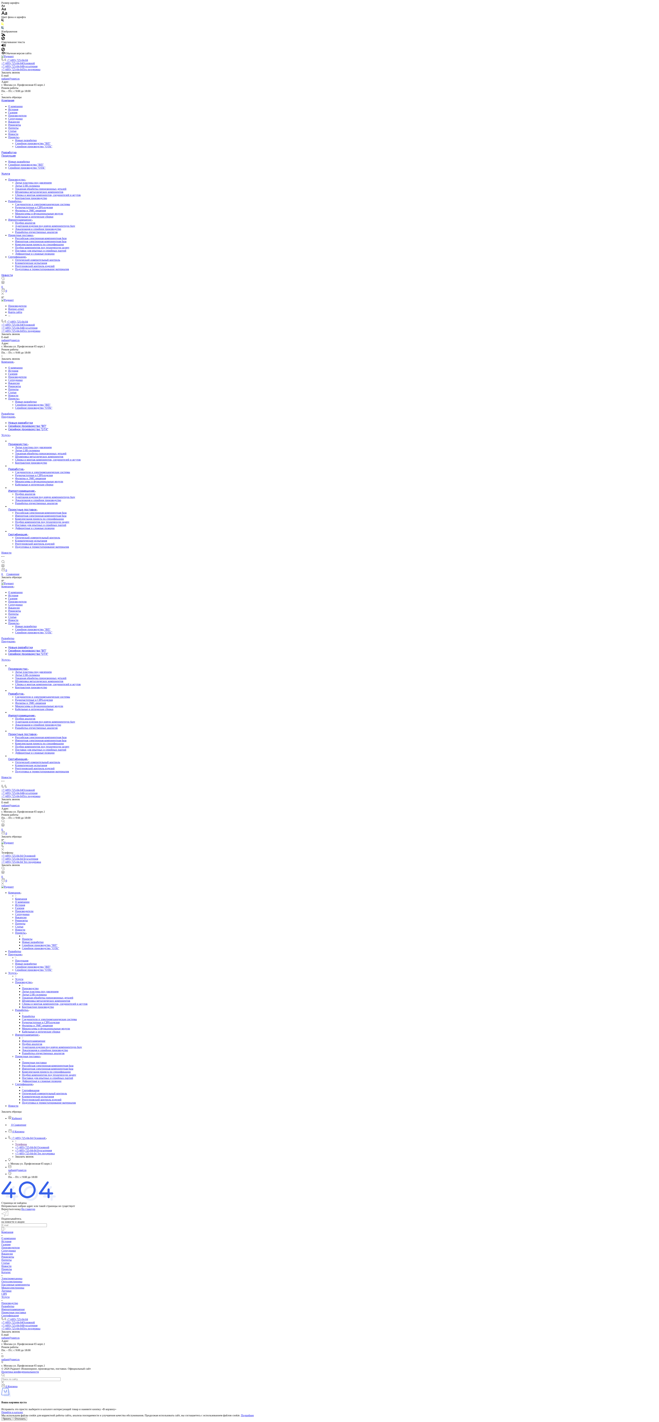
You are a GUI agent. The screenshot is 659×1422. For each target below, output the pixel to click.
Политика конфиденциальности (20, 1371)
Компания (7, 100)
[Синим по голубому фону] (2, 28)
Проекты (13, 137)
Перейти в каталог (12, 1412)
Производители (17, 115)
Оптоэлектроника (11, 1281)
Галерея (12, 112)
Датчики (6, 1290)
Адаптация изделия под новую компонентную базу (45, 225)
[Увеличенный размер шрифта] (4, 14)
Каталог (6, 1272)
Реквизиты (14, 124)
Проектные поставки (21, 235)
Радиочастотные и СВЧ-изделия (34, 207)
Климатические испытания (31, 263)
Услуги (5, 173)
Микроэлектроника (12, 1287)
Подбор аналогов (25, 222)
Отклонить (20, 1419)
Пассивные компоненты (15, 1284)
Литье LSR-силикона (27, 185)
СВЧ (4, 1293)
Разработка (8, 152)
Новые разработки (26, 140)
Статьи (12, 131)
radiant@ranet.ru (10, 78)
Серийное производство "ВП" (33, 143)
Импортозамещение (20, 219)
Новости (13, 134)
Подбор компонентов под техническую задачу (42, 247)
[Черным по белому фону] (2, 20)
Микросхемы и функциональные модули (39, 213)
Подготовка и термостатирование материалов (42, 269)
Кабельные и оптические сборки (34, 216)
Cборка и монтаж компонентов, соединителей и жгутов (48, 195)
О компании (15, 106)
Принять (7, 1419)
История (13, 109)
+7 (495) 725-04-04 (17, 60)
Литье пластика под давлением (33, 182)
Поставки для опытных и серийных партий (40, 250)
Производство (17, 179)
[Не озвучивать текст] (3, 50)
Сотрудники (15, 118)
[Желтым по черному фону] (2, 24)
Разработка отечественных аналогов (36, 232)
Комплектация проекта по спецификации (39, 244)
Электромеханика (11, 1278)
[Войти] (2, 283)
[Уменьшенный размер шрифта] (3, 5)
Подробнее (247, 1415)
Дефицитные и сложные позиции (35, 253)
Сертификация (17, 256)
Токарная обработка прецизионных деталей (40, 188)
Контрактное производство (31, 198)
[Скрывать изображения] (3, 39)
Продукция (8, 155)
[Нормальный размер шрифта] (3, 9)
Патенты (13, 127)
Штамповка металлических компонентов (39, 191)
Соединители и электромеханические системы (42, 204)
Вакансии (14, 121)
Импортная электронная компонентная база (40, 241)
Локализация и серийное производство (38, 229)
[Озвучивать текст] (3, 46)
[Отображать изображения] (3, 34)
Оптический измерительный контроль (37, 259)
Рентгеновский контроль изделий (35, 266)
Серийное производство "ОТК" (33, 146)
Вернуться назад (11, 1209)
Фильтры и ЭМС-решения (30, 210)
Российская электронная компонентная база (41, 238)
